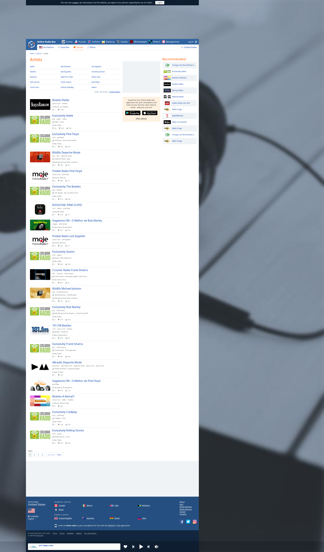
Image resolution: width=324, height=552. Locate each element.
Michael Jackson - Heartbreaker (66, 295)
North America (186, 507)
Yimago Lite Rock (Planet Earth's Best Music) (184, 65)
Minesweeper (140, 41)
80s (58, 156)
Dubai (54, 125)
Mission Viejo (64, 403)
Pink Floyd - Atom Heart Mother (66, 140)
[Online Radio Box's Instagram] (195, 522)
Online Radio (36, 503)
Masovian (55, 178)
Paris (64, 280)
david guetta (66, 71)
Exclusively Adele (179, 71)
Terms (55, 533)
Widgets (79, 533)
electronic (55, 366)
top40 (59, 119)
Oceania (183, 514)
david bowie (66, 66)
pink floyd (95, 82)
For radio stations (90, 533)
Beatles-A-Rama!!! (179, 77)
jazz (53, 347)
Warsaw (63, 178)
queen (94, 87)
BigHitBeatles (177, 115)
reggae (54, 224)
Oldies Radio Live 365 (181, 103)
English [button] (31, 519)
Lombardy (55, 212)
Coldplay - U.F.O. (60, 418)
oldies (64, 400)
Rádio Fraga (177, 109)
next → (60, 455)
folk (53, 273)
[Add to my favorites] (125, 547)
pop (53, 119)
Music (93, 47)
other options (141, 118)
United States (190, 47)
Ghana (117, 518)
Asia (181, 504)
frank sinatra (66, 82)
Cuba (116, 505)
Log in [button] (191, 41)
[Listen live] (116, 101)
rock (53, 137)
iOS (118, 525)
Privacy (62, 533)
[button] (141, 547)
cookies (75, 2)
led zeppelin (96, 66)
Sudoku (124, 41)
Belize (61, 509)
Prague (54, 372)
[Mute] (157, 547)
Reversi (156, 41)
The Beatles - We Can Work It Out (66, 193)
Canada (62, 505)
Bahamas (146, 505)
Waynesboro (62, 335)
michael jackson (98, 71)
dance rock (90, 366)
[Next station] (149, 547)
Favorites (65, 47)
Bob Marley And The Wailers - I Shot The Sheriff (71, 313)
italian (59, 208)
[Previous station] (133, 547)
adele (32, 66)
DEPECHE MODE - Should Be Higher (67, 369)
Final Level (39, 535)
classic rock (56, 103)
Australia (90, 518)
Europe (182, 512)
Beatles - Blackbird (61, 332)
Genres (79, 47)
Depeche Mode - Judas (62, 159)
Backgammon (172, 41)
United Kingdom (65, 518)
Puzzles (82, 41)
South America (186, 509)
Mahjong (110, 41)
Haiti (144, 518)
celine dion (34, 87)
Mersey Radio (177, 90)
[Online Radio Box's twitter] (188, 522)
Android (111, 525)
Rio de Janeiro (57, 227)
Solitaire (96, 41)
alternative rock (66, 366)
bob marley (34, 82)
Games (69, 41)
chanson (60, 273)
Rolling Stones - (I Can (62, 437)
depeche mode (67, 77)
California (55, 107)
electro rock (100, 366)
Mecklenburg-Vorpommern (61, 162)
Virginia (55, 335)
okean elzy (96, 77)
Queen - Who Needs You (63, 258)
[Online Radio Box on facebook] (182, 522)
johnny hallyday (67, 87)
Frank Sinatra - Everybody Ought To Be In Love (71, 276)
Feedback (70, 533)
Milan (62, 212)
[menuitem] (46, 47)
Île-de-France (57, 280)
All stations (48, 47)
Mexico (89, 505)
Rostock (75, 162)
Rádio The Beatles (179, 122)
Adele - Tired (59, 122)
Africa (182, 502)
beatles (33, 71)
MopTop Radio (178, 96)
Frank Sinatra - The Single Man (65, 350)
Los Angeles (64, 107)
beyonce (33, 77)
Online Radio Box (46, 41)
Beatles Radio (177, 84)
